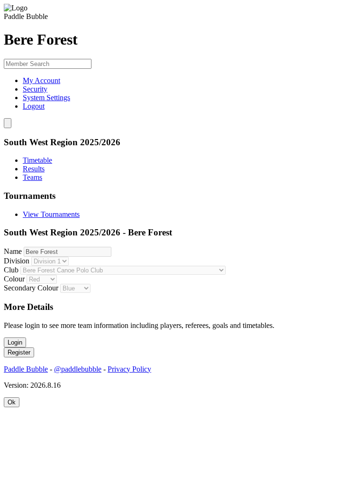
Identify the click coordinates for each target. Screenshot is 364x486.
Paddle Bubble (26, 369)
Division (16, 261)
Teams (32, 177)
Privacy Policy (129, 369)
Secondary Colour (31, 288)
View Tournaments (51, 214)
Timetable (37, 160)
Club (11, 270)
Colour (14, 279)
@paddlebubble (77, 369)
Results (34, 169)
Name (13, 251)
